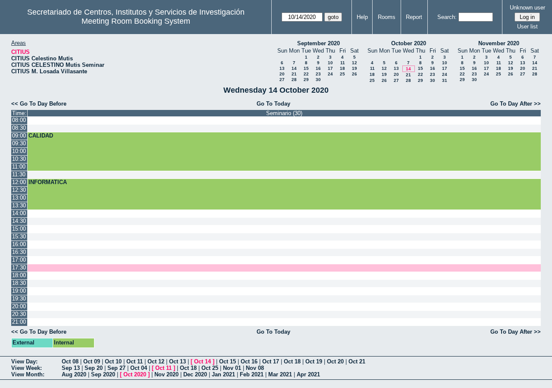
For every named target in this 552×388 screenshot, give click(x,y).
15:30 (19, 236)
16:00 (19, 244)
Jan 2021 (223, 374)
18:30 (19, 283)
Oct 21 (356, 361)
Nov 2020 (166, 374)
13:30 (19, 205)
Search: (447, 17)
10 (330, 62)
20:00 (19, 306)
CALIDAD (40, 135)
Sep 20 (94, 368)
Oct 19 (313, 361)
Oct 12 (155, 361)
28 (294, 79)
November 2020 (498, 43)
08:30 (19, 128)
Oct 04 (138, 368)
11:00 (18, 166)
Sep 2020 (103, 374)
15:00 (19, 228)
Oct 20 (335, 361)
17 (330, 68)
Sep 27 (116, 368)
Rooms (386, 17)
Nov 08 (255, 368)
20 (282, 74)
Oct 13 (177, 361)
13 (282, 68)
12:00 (19, 182)
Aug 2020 (74, 374)
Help (362, 17)
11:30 (18, 174)
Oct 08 (70, 361)
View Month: (27, 374)
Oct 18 (292, 361)
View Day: (24, 361)
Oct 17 (270, 361)
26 (354, 74)
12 (354, 62)
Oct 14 (202, 361)
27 (282, 79)
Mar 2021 (280, 374)
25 (342, 74)
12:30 (19, 190)
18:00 (19, 275)
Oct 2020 (134, 374)
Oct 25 (209, 368)
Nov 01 (232, 368)
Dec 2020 (195, 374)
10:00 (19, 151)
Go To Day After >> (515, 103)
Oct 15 (227, 361)
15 (306, 68)
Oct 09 (91, 361)
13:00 (19, 197)
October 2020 (408, 43)
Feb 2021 (251, 374)
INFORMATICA (47, 182)
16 (318, 68)
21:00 (19, 322)
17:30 (19, 267)
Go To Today (273, 103)
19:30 (19, 298)
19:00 (19, 291)
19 (354, 68)
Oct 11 (134, 361)
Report (414, 17)
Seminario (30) (284, 113)
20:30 (19, 314)
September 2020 (318, 43)
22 (306, 74)
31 (444, 80)
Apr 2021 (308, 374)
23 (318, 74)
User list (527, 26)
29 (306, 79)
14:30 (19, 221)
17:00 (19, 260)
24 (330, 74)
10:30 (19, 159)
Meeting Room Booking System (136, 21)
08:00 (19, 120)
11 (342, 62)
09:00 (19, 135)
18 (342, 68)
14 (294, 68)
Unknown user (527, 7)
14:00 (19, 213)
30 (318, 79)
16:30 (19, 252)
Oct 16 (249, 361)
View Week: (26, 368)
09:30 (19, 143)
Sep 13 (71, 368)
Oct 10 (113, 361)
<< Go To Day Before (38, 103)
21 (294, 74)
